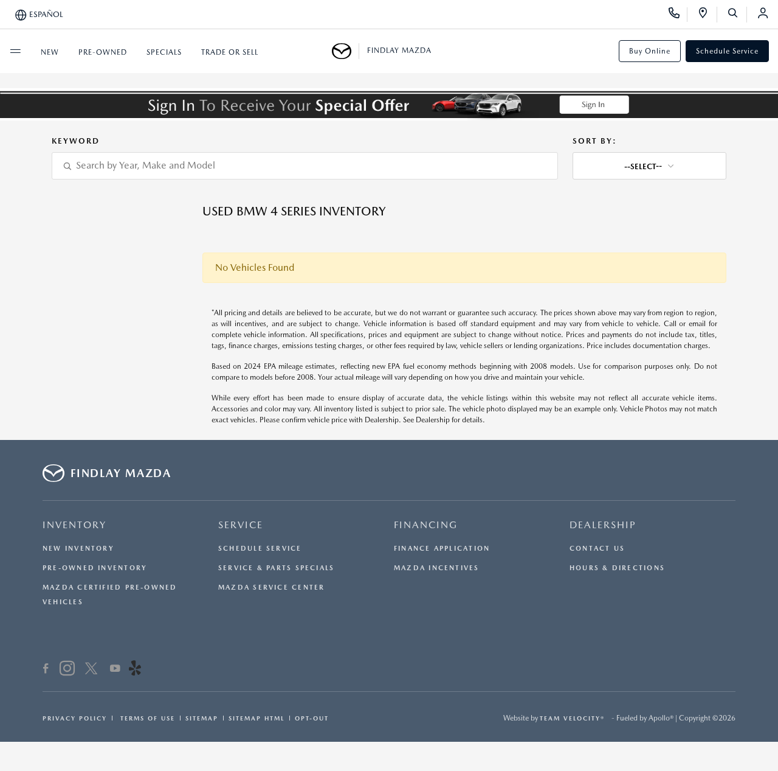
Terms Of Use (146, 718)
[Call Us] (678, 14)
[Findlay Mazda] (345, 51)
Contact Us (597, 549)
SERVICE (240, 525)
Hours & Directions (617, 568)
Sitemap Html (256, 718)
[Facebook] (45, 670)
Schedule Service (727, 51)
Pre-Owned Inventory (95, 568)
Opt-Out (312, 718)
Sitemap (201, 718)
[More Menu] (15, 51)
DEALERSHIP (603, 525)
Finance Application (442, 549)
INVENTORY (74, 525)
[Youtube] (115, 670)
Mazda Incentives (437, 568)
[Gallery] (389, 104)
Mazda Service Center (271, 587)
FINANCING (426, 525)
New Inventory (78, 549)
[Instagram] (67, 670)
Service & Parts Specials (276, 568)
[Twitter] (91, 670)
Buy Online (649, 51)
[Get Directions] (707, 15)
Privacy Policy (75, 718)
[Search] (737, 15)
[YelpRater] (135, 670)
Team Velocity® (572, 718)
